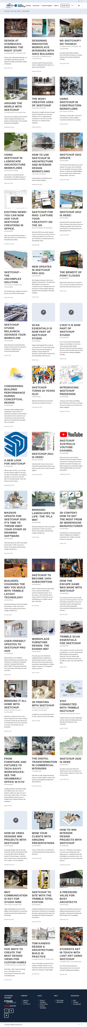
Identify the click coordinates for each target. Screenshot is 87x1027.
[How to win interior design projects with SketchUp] (71, 818)
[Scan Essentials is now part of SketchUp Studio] (43, 312)
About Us (25, 1000)
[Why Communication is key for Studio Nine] (15, 879)
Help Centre (59, 1002)
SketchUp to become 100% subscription (42, 578)
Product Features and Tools (12, 710)
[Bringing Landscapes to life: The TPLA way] (43, 498)
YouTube (75, 1002)
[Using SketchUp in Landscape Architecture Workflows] (15, 142)
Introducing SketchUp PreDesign (69, 390)
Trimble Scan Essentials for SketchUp (70, 640)
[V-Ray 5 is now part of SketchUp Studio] (71, 312)
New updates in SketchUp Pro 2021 (42, 270)
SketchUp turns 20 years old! (43, 390)
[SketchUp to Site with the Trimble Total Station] (43, 879)
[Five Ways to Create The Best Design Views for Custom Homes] (15, 936)
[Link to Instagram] (79, 1)
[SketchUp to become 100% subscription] (43, 565)
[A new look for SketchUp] (15, 444)
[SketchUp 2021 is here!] (43, 441)
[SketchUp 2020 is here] (71, 746)
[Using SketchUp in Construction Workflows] (71, 86)
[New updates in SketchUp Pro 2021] (43, 256)
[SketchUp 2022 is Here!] (71, 199)
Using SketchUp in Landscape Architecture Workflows (14, 161)
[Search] (72, 6)
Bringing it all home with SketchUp (15, 704)
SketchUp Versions (37, 228)
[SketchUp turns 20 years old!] (43, 374)
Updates (77, 713)
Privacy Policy (44, 1004)
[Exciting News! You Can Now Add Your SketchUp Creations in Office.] (15, 199)
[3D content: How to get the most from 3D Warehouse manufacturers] (71, 500)
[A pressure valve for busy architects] (71, 879)
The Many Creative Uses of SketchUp (42, 102)
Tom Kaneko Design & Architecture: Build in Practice (43, 950)
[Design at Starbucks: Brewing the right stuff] (15, 28)
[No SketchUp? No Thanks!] (71, 28)
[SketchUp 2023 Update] (71, 142)
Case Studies (35, 56)
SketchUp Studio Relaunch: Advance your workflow (15, 331)
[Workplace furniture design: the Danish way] (43, 628)
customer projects (10, 53)
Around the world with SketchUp (13, 106)
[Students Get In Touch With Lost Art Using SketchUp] (71, 936)
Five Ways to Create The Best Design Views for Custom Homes (15, 956)
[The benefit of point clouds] (71, 259)
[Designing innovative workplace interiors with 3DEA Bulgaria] (43, 28)
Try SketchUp (77, 1004)
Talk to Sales (60, 1000)
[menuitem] (11, 6)
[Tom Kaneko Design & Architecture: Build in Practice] (43, 933)
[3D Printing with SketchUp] (43, 689)
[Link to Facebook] (81, 1)
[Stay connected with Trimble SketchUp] (71, 689)
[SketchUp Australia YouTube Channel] (71, 434)
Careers (25, 1002)
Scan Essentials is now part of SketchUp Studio (42, 332)
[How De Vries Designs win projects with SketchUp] (15, 820)
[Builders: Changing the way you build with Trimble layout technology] (15, 568)
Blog (74, 1000)
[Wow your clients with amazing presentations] (43, 820)
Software (43, 108)
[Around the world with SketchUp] (15, 88)
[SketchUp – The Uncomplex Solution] (15, 259)
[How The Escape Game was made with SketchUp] (71, 568)
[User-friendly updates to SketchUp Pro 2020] (15, 628)
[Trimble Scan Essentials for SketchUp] (71, 626)
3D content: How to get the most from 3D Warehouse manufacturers (72, 519)
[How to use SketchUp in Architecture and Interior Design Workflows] (43, 142)
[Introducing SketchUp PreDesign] (71, 374)
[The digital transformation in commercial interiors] (43, 746)
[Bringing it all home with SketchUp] (15, 688)
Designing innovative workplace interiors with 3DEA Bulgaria (43, 47)
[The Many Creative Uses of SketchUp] (43, 86)
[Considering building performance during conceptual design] (15, 374)
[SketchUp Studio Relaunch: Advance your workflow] (15, 312)
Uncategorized (64, 48)
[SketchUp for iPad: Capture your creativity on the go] (43, 199)
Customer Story (21, 53)
